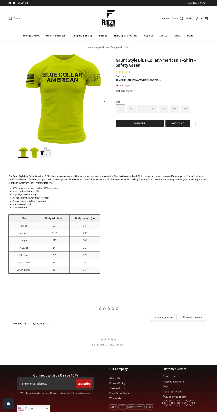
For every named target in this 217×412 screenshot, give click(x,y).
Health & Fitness (55, 35)
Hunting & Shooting (125, 35)
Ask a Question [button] (165, 317)
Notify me (178, 123)
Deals (177, 35)
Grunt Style (124, 85)
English (29, 408)
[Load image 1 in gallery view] (63, 99)
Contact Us (168, 376)
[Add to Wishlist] (195, 123)
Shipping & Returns (173, 381)
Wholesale (115, 398)
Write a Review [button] (194, 317)
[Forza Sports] (108, 18)
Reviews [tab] (17, 323)
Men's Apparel (114, 47)
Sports (163, 35)
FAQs (165, 386)
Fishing (103, 35)
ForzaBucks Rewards (121, 393)
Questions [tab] (38, 323)
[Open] (8, 403)
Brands (190, 35)
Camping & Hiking (82, 35)
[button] (138, 79)
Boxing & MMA (31, 35)
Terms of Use (117, 388)
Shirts (127, 47)
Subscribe (83, 383)
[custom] (165, 403)
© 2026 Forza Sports (174, 396)
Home (89, 47)
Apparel (148, 35)
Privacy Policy (117, 383)
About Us (114, 378)
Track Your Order (172, 391)
